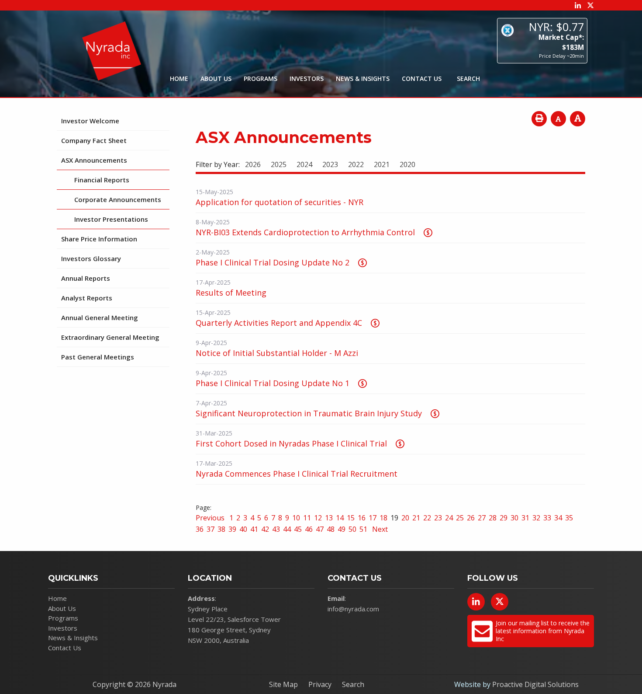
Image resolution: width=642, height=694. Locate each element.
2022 (356, 164)
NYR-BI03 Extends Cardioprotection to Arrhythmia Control (305, 232)
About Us (215, 78)
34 (558, 518)
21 (416, 518)
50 (352, 529)
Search (353, 684)
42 (265, 529)
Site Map (283, 684)
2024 (304, 164)
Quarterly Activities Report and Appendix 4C (279, 322)
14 (340, 518)
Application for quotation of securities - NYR (279, 202)
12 (318, 518)
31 (525, 518)
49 (341, 529)
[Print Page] (539, 118)
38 (221, 529)
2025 (278, 164)
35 (569, 518)
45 (298, 529)
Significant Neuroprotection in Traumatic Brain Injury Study (309, 413)
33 (547, 518)
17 (372, 518)
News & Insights (363, 78)
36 (200, 529)
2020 (407, 164)
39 (232, 529)
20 (405, 518)
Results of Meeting (231, 292)
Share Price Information (99, 238)
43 (276, 529)
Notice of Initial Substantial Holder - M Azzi (277, 353)
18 (383, 518)
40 (243, 529)
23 (438, 518)
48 (331, 529)
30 (514, 518)
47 (320, 529)
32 (536, 518)
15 (351, 518)
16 (362, 518)
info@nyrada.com (353, 608)
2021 (382, 164)
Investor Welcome (90, 120)
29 (503, 518)
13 (329, 518)
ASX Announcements (94, 160)
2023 (330, 164)
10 (296, 518)
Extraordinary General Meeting (110, 337)
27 (482, 518)
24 (449, 518)
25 (460, 518)
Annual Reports (85, 278)
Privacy (319, 684)
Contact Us (422, 78)
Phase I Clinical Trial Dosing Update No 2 (272, 262)
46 (309, 529)
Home (179, 78)
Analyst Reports (86, 297)
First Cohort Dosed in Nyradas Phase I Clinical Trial (291, 443)
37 (210, 529)
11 (307, 518)
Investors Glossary (91, 258)
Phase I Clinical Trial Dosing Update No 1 (272, 383)
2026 (253, 164)
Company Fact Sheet (94, 140)
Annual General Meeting (99, 317)
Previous (211, 518)
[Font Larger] (577, 118)
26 (471, 518)
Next (379, 529)
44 (287, 529)
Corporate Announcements (117, 199)
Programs (260, 78)
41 (254, 529)
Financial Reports (101, 179)
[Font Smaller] (558, 118)
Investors (307, 78)
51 (363, 529)
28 (493, 518)
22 (427, 518)
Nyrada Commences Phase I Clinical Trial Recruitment (296, 473)
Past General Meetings (97, 356)
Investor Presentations (111, 219)
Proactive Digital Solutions (535, 684)
